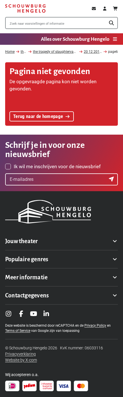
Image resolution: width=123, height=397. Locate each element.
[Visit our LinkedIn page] (46, 313)
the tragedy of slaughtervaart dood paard (65, 52)
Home (10, 52)
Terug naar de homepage (38, 116)
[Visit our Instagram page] (8, 313)
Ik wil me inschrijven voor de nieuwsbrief (57, 166)
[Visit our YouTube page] (33, 313)
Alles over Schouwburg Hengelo (75, 39)
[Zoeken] (111, 23)
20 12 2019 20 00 (97, 52)
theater (26, 52)
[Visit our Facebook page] (21, 313)
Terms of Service (17, 331)
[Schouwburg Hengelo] (25, 8)
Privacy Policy (95, 326)
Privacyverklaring (20, 354)
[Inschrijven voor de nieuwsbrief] (112, 179)
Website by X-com (21, 360)
